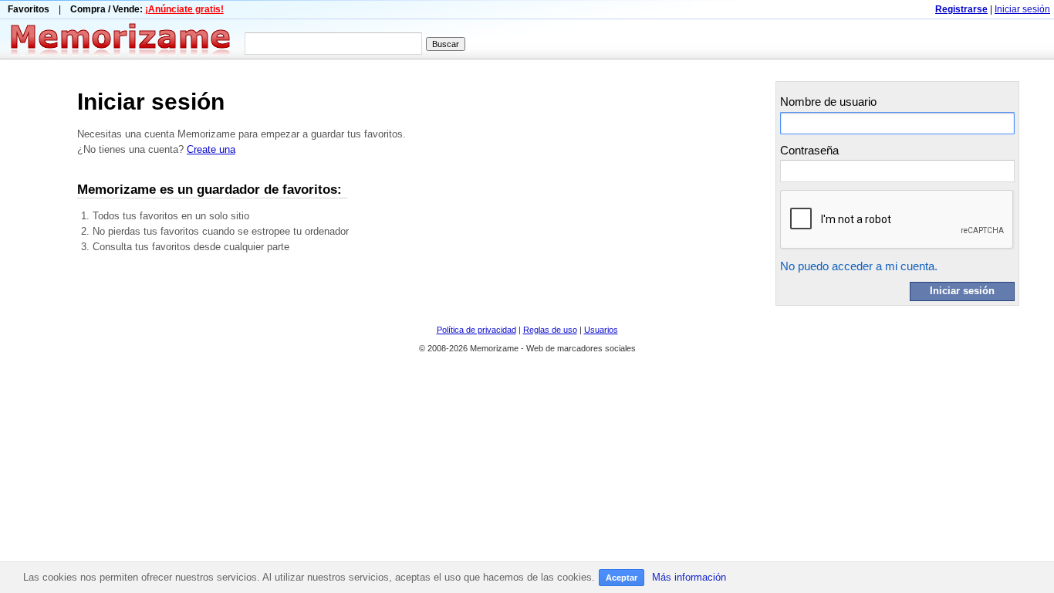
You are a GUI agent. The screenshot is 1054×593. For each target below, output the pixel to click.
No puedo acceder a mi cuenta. (858, 266)
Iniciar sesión (1022, 9)
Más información (689, 577)
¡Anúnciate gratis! (184, 9)
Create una (211, 149)
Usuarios (601, 329)
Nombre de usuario (828, 101)
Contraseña (809, 150)
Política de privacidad (476, 329)
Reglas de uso (550, 329)
